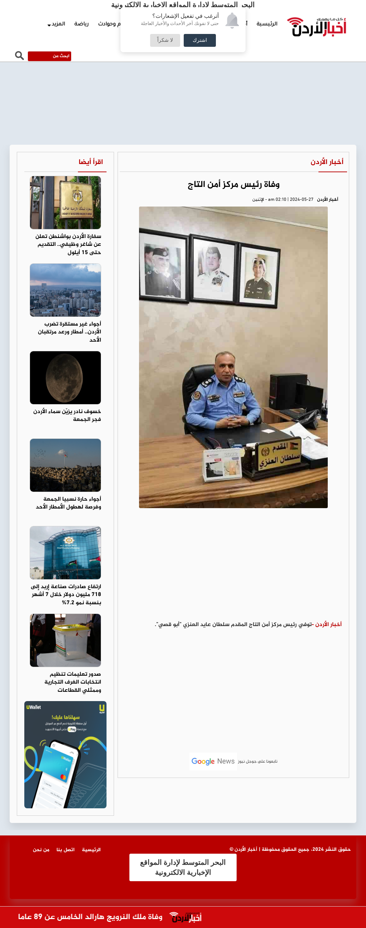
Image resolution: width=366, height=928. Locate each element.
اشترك (200, 40)
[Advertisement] (233, 567)
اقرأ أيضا (91, 162)
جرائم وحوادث (114, 25)
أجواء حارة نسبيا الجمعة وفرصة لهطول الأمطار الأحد (68, 503)
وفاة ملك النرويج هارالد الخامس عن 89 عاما (101, 917)
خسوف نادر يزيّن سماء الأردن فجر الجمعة (67, 416)
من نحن (41, 850)
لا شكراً (165, 40)
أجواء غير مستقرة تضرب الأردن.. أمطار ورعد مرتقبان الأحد (69, 332)
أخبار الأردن (327, 162)
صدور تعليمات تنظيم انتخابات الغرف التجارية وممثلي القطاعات (72, 683)
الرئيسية (267, 25)
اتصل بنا (65, 850)
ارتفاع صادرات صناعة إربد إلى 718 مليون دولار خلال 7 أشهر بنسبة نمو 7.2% (66, 595)
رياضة (81, 25)
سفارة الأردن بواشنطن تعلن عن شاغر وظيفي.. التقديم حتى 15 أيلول (68, 245)
